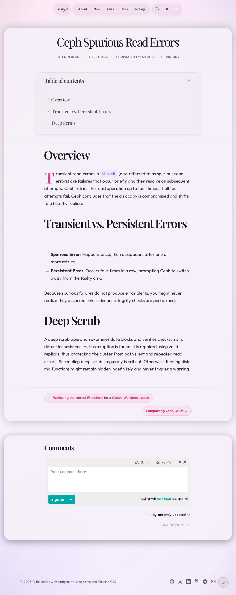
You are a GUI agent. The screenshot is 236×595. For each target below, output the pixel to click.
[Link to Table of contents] (88, 80)
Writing (139, 9)
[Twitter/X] (180, 581)
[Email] (213, 581)
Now (97, 9)
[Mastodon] (197, 581)
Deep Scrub (63, 123)
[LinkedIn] (188, 581)
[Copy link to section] (96, 155)
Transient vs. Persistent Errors (81, 111)
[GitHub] (172, 581)
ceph (110, 173)
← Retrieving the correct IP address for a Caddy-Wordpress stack (98, 397)
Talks (110, 9)
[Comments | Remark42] (118, 493)
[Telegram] (205, 581)
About (82, 9)
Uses (124, 9)
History (172, 57)
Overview (60, 99)
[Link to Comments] (79, 447)
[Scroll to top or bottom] (223, 582)
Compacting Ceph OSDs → (167, 411)
